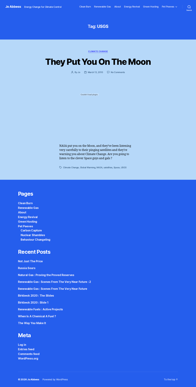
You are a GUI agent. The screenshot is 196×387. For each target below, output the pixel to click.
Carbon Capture (31, 230)
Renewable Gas (102, 6)
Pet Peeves (168, 6)
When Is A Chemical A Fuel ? (37, 316)
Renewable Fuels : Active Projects (40, 309)
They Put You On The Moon (98, 61)
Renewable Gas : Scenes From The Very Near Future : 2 (54, 282)
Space (117, 167)
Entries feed (26, 349)
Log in (22, 344)
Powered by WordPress (55, 379)
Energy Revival (132, 6)
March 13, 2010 (95, 72)
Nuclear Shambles (33, 235)
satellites (108, 167)
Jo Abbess (13, 6)
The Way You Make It (32, 323)
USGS (124, 167)
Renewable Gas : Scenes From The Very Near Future (52, 288)
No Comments (118, 72)
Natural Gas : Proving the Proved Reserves (46, 275)
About (117, 6)
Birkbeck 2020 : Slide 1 (33, 302)
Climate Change (98, 51)
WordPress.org (28, 358)
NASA (99, 167)
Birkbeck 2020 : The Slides (36, 295)
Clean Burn (85, 6)
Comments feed (29, 354)
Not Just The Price (30, 261)
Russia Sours (26, 268)
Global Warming (87, 167)
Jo (79, 72)
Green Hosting (151, 6)
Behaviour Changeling (35, 239)
